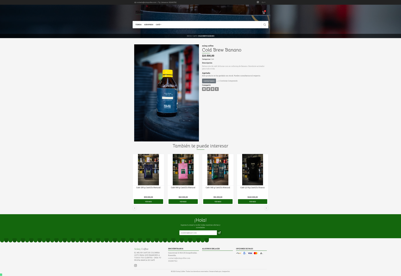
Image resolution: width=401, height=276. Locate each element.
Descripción (207, 63)
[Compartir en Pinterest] (212, 89)
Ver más (148, 202)
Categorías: (206, 59)
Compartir (206, 85)
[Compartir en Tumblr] (217, 89)
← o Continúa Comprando (227, 81)
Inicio (189, 36)
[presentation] (135, 208)
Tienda (138, 25)
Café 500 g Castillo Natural (183, 187)
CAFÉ (158, 25)
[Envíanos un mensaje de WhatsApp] (1, 275)
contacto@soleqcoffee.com (146, 2)
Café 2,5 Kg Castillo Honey (252, 187)
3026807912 (172, 261)
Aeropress (148, 25)
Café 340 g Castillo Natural (218, 187)
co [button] (263, 2)
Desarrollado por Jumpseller (219, 271)
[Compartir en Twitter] (208, 89)
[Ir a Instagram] (258, 2)
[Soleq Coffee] (167, 12)
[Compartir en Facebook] (204, 89)
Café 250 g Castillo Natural (148, 187)
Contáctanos (209, 81)
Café (195, 36)
